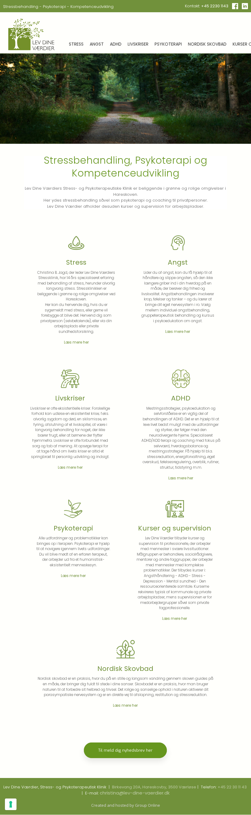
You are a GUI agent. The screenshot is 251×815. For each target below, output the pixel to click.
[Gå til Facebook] (235, 6)
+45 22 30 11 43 (232, 787)
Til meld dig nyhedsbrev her (125, 750)
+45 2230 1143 (214, 6)
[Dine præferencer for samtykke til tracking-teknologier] (11, 804)
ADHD (116, 43)
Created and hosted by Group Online (125, 805)
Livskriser (138, 43)
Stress (76, 43)
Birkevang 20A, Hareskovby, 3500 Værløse (154, 787)
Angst (97, 43)
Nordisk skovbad (207, 43)
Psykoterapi (168, 43)
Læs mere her (76, 342)
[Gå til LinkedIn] (245, 6)
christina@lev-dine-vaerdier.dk (135, 793)
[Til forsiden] (31, 34)
